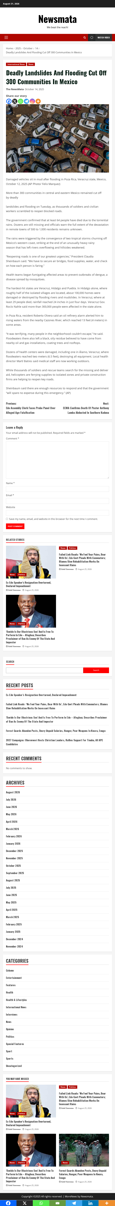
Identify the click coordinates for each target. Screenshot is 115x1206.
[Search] (85, 37)
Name (10, 483)
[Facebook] (9, 101)
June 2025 (11, 895)
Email (10, 495)
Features (11, 985)
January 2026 (13, 843)
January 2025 (13, 931)
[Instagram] (32, 101)
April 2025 (11, 910)
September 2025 (15, 873)
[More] (38, 101)
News (30, 64)
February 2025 (14, 924)
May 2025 (11, 902)
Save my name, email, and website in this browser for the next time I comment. (53, 519)
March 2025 (12, 917)
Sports (9, 1058)
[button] (6, 37)
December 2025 (14, 851)
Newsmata (57, 18)
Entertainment (14, 978)
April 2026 (11, 821)
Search (10, 661)
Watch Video (104, 37)
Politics (21, 574)
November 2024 (14, 946)
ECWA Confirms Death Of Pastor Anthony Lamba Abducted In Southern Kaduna (86, 408)
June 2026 (11, 807)
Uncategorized (14, 1066)
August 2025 (13, 880)
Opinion (10, 1029)
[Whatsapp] (20, 101)
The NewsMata (15, 89)
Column (10, 970)
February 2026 (14, 836)
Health (9, 992)
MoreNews (71, 1196)
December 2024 (14, 939)
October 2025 (13, 865)
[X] (14, 101)
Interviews (11, 1014)
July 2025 (11, 887)
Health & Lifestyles (16, 1000)
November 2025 (14, 858)
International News (16, 64)
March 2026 (12, 829)
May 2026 (11, 814)
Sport (9, 1051)
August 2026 (13, 792)
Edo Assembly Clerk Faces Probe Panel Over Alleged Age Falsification (30, 408)
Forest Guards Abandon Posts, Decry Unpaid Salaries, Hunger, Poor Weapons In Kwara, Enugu (55, 731)
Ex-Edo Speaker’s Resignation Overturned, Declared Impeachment (28, 584)
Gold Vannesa (14, 590)
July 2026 (11, 799)
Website (10, 507)
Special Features (15, 1044)
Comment (12, 438)
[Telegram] (26, 101)
